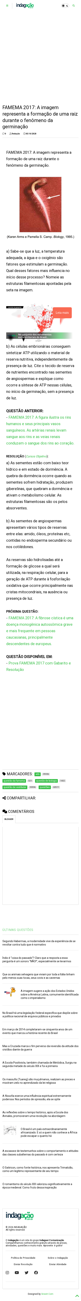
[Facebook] (36, 1272)
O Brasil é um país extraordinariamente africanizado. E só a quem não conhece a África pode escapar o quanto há (49, 1132)
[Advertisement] (40, 58)
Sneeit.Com (47, 1294)
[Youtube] (17, 1272)
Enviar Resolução (23, 1264)
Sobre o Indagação (58, 1258)
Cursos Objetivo (36, 456)
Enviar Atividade (57, 1264)
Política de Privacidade (23, 1258)
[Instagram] (7, 1272)
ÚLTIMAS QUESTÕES (17, 930)
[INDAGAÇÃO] (25, 7)
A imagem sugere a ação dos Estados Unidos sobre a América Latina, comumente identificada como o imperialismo (50, 994)
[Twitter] (26, 1272)
